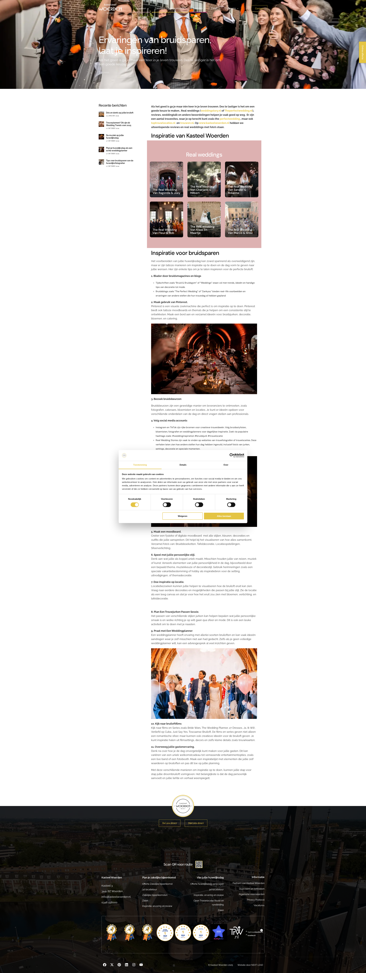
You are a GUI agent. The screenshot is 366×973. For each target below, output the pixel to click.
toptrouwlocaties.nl (163, 122)
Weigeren (182, 516)
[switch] (167, 504)
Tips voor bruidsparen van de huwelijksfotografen (119, 161)
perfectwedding (230, 118)
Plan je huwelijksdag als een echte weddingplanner (119, 149)
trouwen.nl (187, 122)
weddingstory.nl (211, 110)
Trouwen (104, 72)
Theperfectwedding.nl (238, 110)
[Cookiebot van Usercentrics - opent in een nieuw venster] (231, 455)
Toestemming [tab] (140, 465)
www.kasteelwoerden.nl (214, 122)
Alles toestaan (224, 516)
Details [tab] (183, 465)
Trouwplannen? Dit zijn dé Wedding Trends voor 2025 (118, 124)
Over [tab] (225, 465)
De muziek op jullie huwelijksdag (115, 136)
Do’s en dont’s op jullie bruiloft (119, 113)
